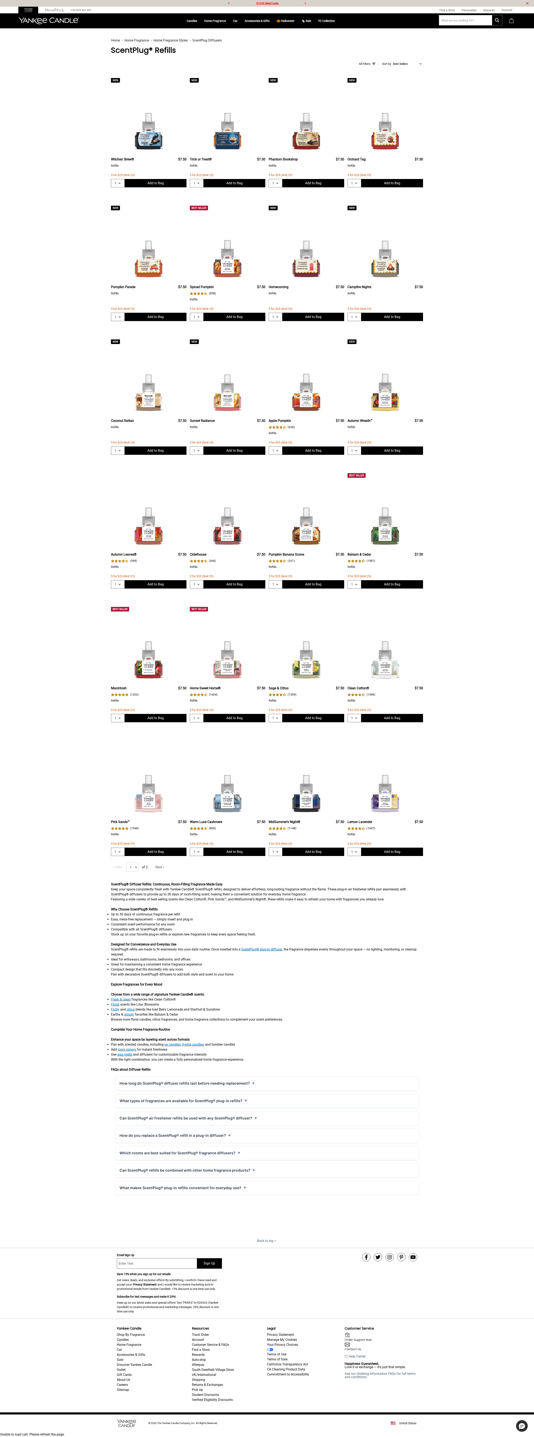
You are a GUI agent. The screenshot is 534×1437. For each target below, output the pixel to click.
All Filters (364, 64)
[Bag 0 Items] (511, 21)
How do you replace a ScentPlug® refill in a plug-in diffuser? (173, 1135)
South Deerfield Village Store (213, 1370)
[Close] (527, 3)
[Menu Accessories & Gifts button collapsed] (271, 20)
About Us (123, 1380)
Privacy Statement (145, 1284)
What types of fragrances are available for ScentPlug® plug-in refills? (181, 1101)
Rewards (198, 1355)
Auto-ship (199, 1360)
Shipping (198, 1380)
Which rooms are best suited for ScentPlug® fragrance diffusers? (178, 1153)
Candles (192, 21)
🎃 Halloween (285, 21)
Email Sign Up (125, 1255)
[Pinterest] (401, 1257)
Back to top (265, 1241)
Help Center (357, 1356)
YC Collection (326, 21)
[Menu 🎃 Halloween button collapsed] (295, 20)
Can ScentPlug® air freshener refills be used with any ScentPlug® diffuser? (186, 1118)
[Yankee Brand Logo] (48, 20)
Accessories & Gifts (257, 21)
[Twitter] (378, 1257)
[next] (305, 3)
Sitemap (123, 1390)
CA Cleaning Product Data (286, 1369)
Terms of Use (276, 1354)
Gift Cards (124, 1375)
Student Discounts (205, 1395)
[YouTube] (413, 1257)
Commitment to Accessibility (288, 1374)
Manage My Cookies (282, 1340)
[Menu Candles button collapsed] (198, 20)
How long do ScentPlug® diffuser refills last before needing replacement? (185, 1083)
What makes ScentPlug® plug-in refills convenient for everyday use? (180, 1188)
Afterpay (198, 1365)
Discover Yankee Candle (134, 1365)
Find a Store (201, 1350)
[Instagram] (389, 1257)
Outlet (121, 1370)
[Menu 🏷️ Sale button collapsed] (312, 20)
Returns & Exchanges (207, 1385)
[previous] (229, 3)
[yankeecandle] (30, 10)
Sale (120, 1360)
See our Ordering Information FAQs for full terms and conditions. (380, 1375)
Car (235, 21)
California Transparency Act (287, 1364)
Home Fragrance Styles (171, 40)
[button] (522, 1426)
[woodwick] (55, 10)
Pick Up (197, 1390)
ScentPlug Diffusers (207, 40)
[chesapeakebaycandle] (81, 10)
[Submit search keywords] (497, 20)
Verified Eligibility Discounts (212, 1400)
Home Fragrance (215, 21)
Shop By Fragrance (131, 1335)
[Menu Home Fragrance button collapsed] (227, 20)
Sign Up (209, 1263)
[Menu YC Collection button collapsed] (336, 20)
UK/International (204, 1375)
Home (115, 40)
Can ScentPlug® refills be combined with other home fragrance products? (185, 1170)
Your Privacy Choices (282, 1345)
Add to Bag (155, 183)
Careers (122, 1385)
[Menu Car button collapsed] (239, 20)
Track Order (200, 1335)
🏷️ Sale (306, 21)
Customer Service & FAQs (210, 1345)
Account (198, 1340)
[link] (203, 293)
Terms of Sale (277, 1359)
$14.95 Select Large (267, 3)
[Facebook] (366, 1257)
